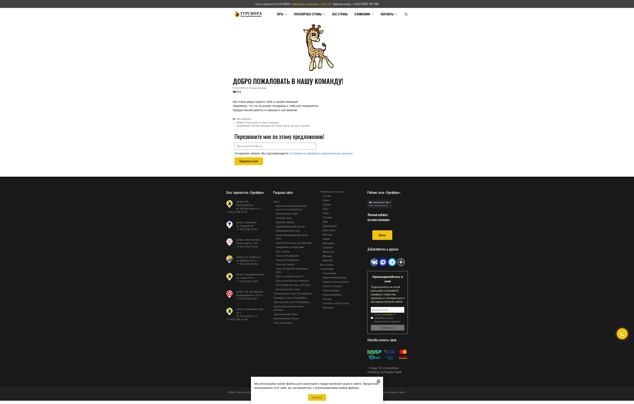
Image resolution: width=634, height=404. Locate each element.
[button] (378, 381)
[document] (317, 202)
